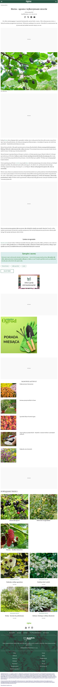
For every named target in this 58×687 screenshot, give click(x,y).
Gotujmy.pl (14, 661)
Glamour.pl (14, 658)
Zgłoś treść (7, 271)
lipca (27, 163)
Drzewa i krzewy (5, 266)
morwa (23, 266)
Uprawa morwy (4, 243)
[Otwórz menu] (1, 1)
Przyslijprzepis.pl (43, 658)
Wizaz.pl (43, 663)
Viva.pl (43, 661)
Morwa (6, 140)
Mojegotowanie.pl (14, 666)
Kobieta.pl (15, 655)
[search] (56, 2)
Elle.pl (14, 653)
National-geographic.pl (14, 669)
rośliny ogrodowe (15, 266)
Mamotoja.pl (14, 663)
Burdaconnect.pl (43, 666)
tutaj (11, 685)
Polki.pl (43, 655)
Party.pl (43, 653)
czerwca (18, 163)
